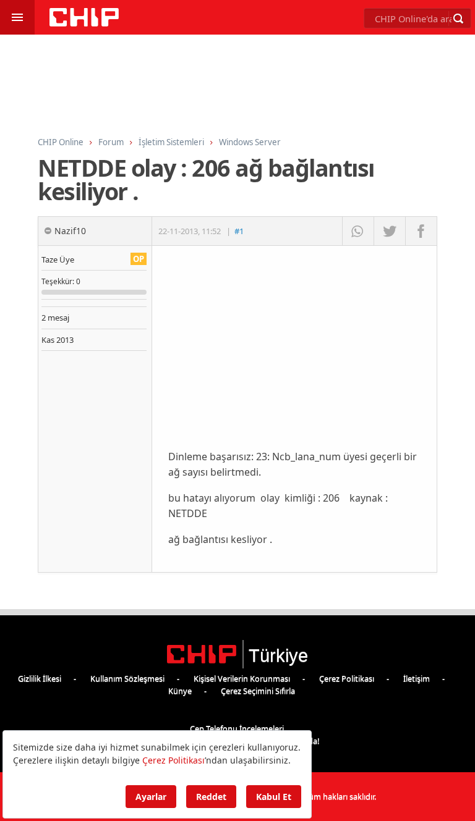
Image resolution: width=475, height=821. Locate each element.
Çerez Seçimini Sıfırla (258, 690)
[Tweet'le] (389, 231)
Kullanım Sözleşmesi (127, 678)
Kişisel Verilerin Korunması (242, 678)
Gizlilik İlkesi (39, 678)
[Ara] (458, 18)
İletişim (416, 678)
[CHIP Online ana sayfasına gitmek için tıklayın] (84, 23)
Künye (180, 690)
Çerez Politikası (346, 678)
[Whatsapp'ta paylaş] (358, 231)
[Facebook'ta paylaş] (421, 231)
